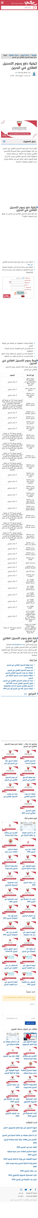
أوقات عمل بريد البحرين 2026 (27, 1147)
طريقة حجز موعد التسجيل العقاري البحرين (19, 672)
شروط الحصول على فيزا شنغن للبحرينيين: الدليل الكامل (20, 1129)
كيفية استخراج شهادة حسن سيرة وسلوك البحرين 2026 (22, 1153)
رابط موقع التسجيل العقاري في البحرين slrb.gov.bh (20, 666)
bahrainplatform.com (18, 644)
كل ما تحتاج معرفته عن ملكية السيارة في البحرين (19, 1135)
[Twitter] (30, 1189)
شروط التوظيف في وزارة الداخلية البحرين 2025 (20, 1159)
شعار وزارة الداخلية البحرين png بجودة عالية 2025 (21, 1165)
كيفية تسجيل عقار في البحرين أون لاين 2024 (18, 688)
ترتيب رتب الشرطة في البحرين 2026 (24, 1179)
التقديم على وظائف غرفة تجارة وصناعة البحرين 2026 (20, 1141)
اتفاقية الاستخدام (31, 1196)
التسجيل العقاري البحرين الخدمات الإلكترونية (18, 685)
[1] (22, 216)
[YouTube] (25, 1189)
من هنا (30, 264)
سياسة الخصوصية (31, 1193)
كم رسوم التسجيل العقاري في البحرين (20, 670)
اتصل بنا (20, 1196)
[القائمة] (2, 3)
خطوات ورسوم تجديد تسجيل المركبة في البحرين (19, 677)
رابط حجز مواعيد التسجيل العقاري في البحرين (18, 680)
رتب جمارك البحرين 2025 (28, 1170)
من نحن (21, 1193)
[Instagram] (21, 1189)
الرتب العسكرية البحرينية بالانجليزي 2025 (22, 1175)
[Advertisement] (19, 32)
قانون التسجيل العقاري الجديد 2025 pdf (19, 683)
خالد (16, 72)
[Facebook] (35, 1189)
